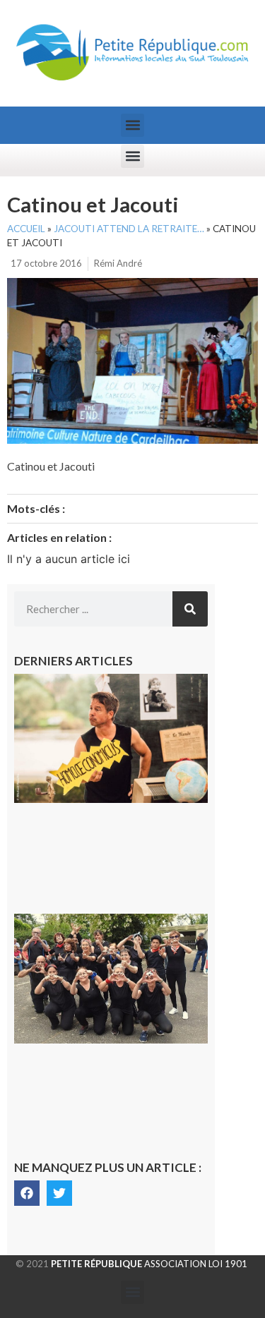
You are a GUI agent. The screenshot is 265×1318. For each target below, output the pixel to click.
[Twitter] (59, 1193)
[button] (132, 125)
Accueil (26, 228)
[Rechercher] (190, 609)
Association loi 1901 (149, 1263)
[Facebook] (27, 1193)
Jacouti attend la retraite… (129, 228)
